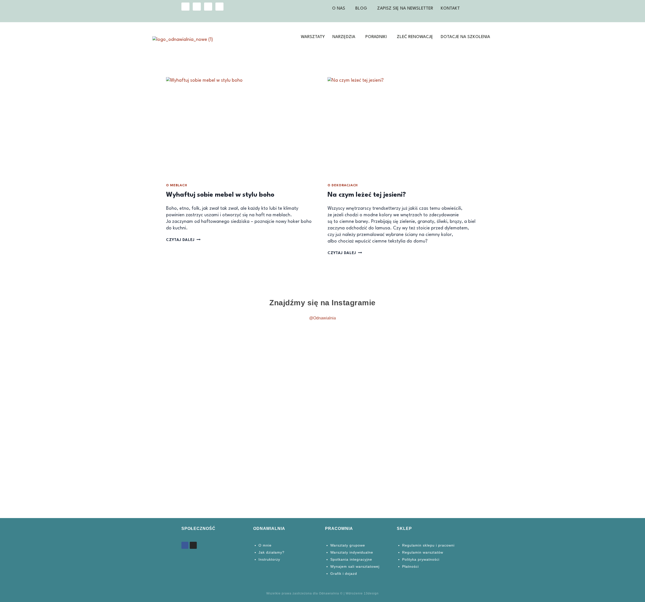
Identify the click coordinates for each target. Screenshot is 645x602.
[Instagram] (185, 7)
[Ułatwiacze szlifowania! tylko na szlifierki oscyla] (202, 346)
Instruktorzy (269, 559)
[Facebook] (197, 7)
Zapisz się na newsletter (405, 8)
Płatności (410, 566)
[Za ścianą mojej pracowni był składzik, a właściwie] (282, 392)
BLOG (361, 8)
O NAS (338, 8)
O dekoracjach (343, 185)
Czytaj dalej (183, 240)
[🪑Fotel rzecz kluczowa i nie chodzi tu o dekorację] (523, 421)
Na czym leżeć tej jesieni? (367, 195)
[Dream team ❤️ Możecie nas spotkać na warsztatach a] (443, 395)
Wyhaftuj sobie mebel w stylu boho (220, 195)
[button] (339, 9)
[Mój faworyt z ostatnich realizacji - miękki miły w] (122, 352)
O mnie (265, 545)
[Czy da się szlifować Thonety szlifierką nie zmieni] (41, 411)
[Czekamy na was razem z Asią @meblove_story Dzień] (363, 382)
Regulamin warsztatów (422, 552)
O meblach (176, 185)
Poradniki (376, 37)
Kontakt (450, 8)
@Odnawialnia (322, 318)
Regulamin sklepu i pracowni (428, 545)
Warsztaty (313, 37)
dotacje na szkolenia (465, 37)
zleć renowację (415, 37)
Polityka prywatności (420, 559)
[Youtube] (208, 7)
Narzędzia (343, 37)
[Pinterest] (219, 7)
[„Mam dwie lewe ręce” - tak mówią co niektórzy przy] (603, 372)
